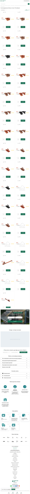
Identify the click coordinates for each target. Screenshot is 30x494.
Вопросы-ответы (15, 473)
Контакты (15, 470)
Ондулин (15, 461)
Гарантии (15, 478)
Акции (15, 475)
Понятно (13, 489)
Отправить (15, 321)
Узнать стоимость (23, 352)
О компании (15, 474)
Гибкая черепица (15, 458)
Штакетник (15, 457)
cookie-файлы (9, 489)
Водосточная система (15, 465)
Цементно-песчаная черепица (15, 462)
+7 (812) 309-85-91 (26, 0)
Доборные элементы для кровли (15, 466)
